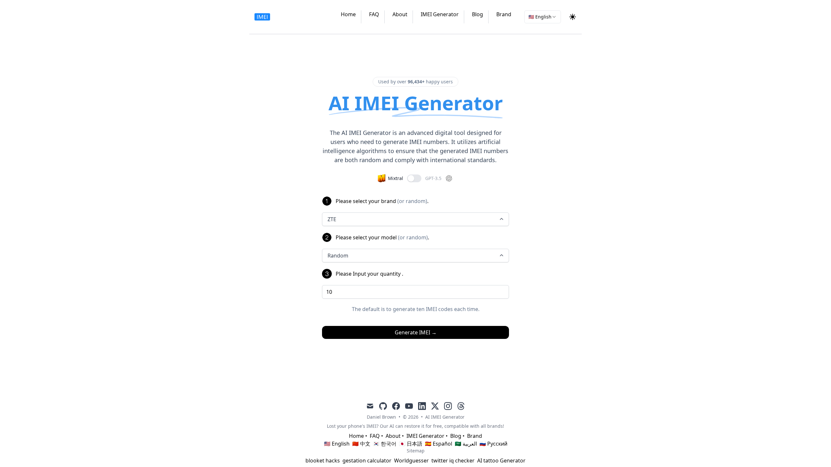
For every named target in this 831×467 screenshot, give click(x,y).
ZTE (332, 219)
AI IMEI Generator (445, 417)
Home (348, 14)
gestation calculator (366, 460)
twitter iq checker (453, 460)
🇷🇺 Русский (493, 443)
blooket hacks (322, 460)
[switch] (414, 178)
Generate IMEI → (416, 332)
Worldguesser (411, 460)
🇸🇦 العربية (466, 443)
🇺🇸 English (337, 443)
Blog (477, 14)
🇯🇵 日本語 (410, 443)
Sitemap (416, 451)
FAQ (374, 14)
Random (338, 255)
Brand (503, 14)
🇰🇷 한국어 (384, 443)
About (399, 14)
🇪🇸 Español (438, 443)
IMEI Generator (440, 14)
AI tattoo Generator (501, 460)
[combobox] (542, 16)
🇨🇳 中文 (361, 443)
